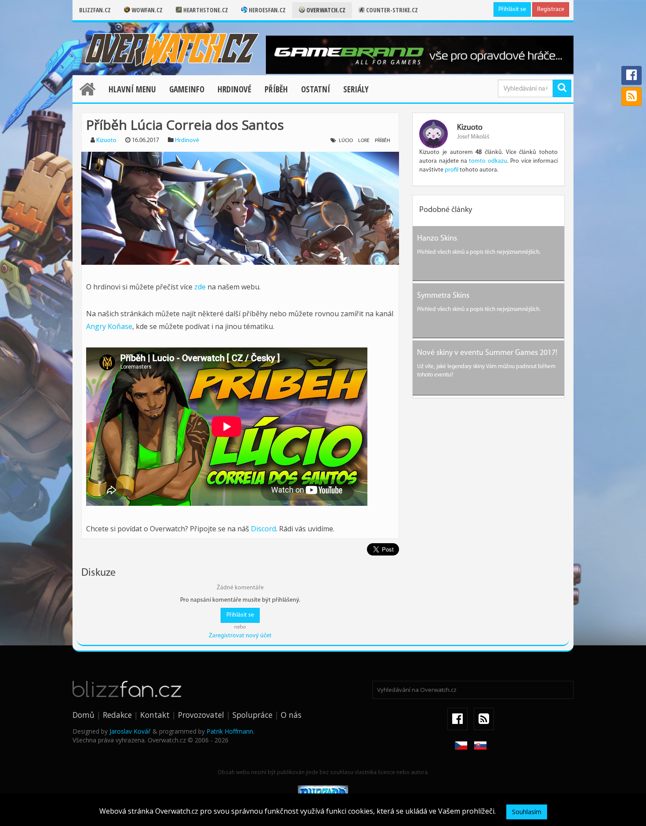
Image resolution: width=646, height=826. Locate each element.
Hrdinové (234, 89)
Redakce (117, 714)
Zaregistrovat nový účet (240, 635)
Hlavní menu (132, 89)
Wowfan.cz (146, 10)
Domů (83, 714)
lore (364, 140)
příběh (382, 140)
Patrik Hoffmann (230, 731)
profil (451, 170)
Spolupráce (252, 714)
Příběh (276, 89)
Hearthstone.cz (205, 10)
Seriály (356, 89)
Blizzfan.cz (95, 10)
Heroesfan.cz (266, 10)
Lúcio (346, 140)
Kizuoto (106, 140)
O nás (291, 714)
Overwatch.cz (325, 10)
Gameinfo (186, 89)
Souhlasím (526, 812)
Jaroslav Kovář (130, 731)
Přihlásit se (512, 9)
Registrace (550, 9)
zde (200, 287)
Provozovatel (201, 714)
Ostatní (315, 89)
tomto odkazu (488, 161)
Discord (263, 529)
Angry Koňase (109, 326)
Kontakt (155, 714)
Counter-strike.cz (391, 10)
